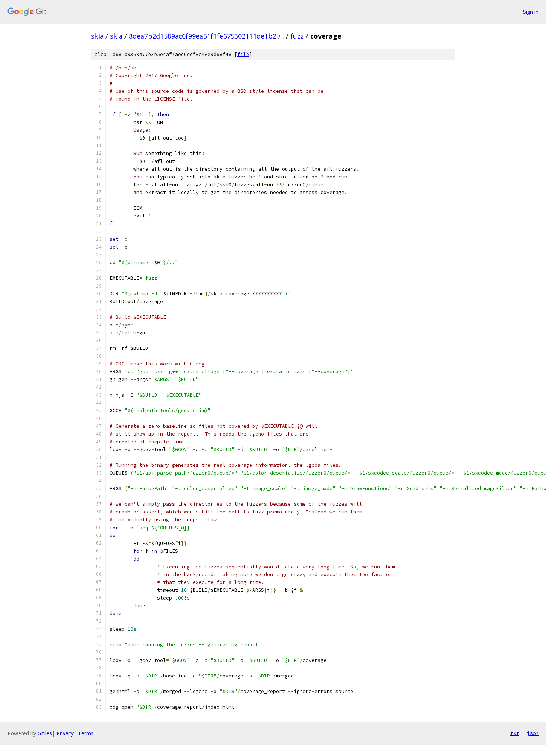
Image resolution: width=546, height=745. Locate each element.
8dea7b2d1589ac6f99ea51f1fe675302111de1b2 (202, 36)
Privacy (65, 733)
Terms (86, 733)
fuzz (297, 36)
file (243, 54)
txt (514, 733)
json (533, 733)
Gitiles (45, 733)
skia (97, 36)
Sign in (531, 11)
